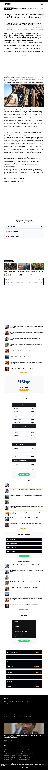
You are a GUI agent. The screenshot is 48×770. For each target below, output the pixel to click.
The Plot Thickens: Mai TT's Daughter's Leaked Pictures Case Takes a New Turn (18, 753)
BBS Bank (39, 8)
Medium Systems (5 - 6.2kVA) (20, 426)
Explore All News (23, 372)
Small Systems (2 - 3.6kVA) (19, 404)
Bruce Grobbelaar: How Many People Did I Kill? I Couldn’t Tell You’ (16, 701)
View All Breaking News (23, 609)
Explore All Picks (23, 528)
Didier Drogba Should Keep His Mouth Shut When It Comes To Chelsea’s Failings (18, 749)
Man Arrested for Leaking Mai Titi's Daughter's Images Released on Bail (17, 759)
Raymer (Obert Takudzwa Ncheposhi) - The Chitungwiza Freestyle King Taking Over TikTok (20, 761)
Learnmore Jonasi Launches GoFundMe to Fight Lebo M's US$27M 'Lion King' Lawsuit (24, 27)
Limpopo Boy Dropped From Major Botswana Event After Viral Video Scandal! (18, 709)
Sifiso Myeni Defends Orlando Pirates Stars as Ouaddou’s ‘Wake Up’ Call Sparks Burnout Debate (22, 703)
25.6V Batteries (16, 626)
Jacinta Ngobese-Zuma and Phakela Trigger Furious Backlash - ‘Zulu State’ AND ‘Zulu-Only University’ (22, 710)
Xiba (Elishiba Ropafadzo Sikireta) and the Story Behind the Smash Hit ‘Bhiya (18, 716)
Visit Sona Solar (24, 389)
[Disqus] (24, 303)
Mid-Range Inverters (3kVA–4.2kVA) (20, 631)
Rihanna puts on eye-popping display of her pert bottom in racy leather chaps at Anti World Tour (22, 751)
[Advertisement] (24, 65)
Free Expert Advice (24, 474)
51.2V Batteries (16, 636)
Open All (20, 221)
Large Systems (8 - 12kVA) (19, 444)
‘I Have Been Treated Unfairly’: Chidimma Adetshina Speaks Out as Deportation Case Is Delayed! (22, 705)
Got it (27, 767)
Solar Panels (16, 621)
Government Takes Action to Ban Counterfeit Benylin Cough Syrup (16, 755)
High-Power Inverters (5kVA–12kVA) (20, 634)
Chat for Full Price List (24, 640)
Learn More (22, 767)
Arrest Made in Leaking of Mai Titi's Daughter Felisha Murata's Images (17, 757)
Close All (28, 221)
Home (16, 1)
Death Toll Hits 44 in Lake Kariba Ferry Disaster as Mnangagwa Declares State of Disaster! (20, 707)
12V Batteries (16, 624)
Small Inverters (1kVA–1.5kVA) (19, 629)
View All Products (24, 555)
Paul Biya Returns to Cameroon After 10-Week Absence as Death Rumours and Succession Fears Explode (23, 712)
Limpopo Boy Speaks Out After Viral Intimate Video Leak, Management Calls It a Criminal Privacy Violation (23, 714)
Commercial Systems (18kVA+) (20, 460)
